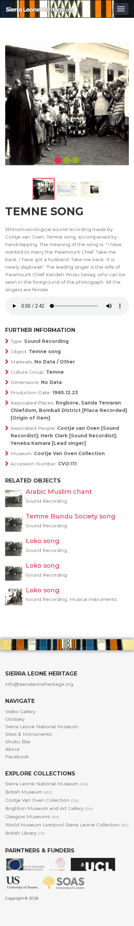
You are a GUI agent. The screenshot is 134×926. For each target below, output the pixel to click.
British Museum (28, 792)
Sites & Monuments (28, 734)
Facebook (17, 756)
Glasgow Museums (32, 816)
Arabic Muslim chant (59, 492)
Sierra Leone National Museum (41, 726)
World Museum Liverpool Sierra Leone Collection (67, 824)
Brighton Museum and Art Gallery (49, 808)
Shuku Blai (17, 741)
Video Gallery (20, 711)
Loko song (42, 541)
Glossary (14, 719)
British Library (25, 833)
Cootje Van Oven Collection (42, 800)
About (12, 749)
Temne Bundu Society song (70, 516)
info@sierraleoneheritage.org (39, 684)
